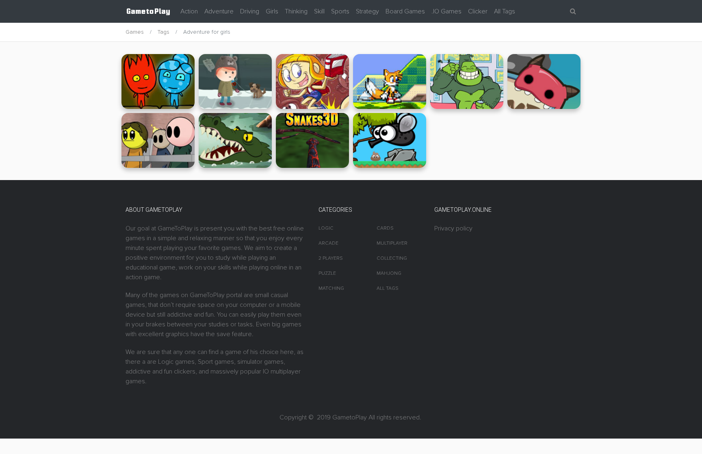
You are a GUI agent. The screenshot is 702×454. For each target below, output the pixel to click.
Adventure (219, 11)
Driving (249, 11)
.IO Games (446, 11)
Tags (163, 31)
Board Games (405, 11)
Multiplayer (392, 243)
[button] (573, 11)
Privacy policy (453, 228)
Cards (385, 228)
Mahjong (389, 273)
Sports (340, 11)
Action (189, 11)
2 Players (330, 258)
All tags (388, 288)
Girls (272, 11)
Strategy (367, 11)
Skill (319, 11)
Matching (331, 288)
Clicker (478, 11)
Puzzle (327, 273)
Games (135, 31)
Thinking (296, 11)
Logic (326, 228)
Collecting (392, 258)
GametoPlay (349, 417)
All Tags (504, 11)
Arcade (328, 243)
